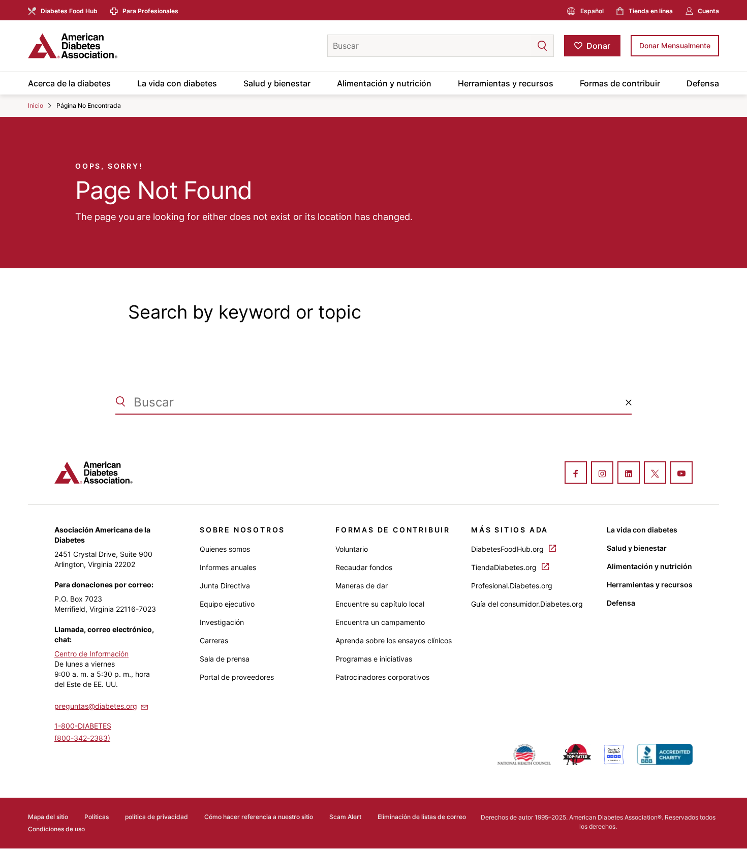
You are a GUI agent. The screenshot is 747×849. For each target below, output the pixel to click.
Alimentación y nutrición (384, 83)
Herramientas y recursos (505, 83)
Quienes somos (225, 549)
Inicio (35, 105)
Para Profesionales (150, 11)
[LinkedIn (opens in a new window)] (629, 473)
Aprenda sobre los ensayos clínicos (393, 640)
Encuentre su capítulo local (379, 604)
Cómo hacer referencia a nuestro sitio (258, 817)
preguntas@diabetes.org (95, 706)
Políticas (96, 817)
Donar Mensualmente (674, 45)
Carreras (214, 640)
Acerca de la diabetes (69, 83)
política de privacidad (156, 817)
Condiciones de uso (56, 829)
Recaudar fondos (363, 567)
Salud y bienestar (276, 83)
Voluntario (351, 549)
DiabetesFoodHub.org (508, 549)
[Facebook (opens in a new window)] (576, 473)
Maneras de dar (361, 585)
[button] (522, 46)
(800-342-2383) (82, 738)
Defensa (703, 83)
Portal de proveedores (237, 677)
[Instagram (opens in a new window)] (602, 473)
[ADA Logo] (109, 45)
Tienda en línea (651, 11)
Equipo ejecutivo (227, 604)
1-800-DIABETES (82, 725)
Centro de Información (91, 653)
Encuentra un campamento (380, 622)
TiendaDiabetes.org (505, 567)
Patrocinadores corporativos (382, 677)
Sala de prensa (225, 658)
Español (592, 11)
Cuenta (708, 11)
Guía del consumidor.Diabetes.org (527, 604)
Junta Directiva (225, 585)
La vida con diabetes (177, 83)
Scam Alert (345, 817)
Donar (598, 46)
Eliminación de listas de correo (422, 817)
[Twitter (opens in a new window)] (655, 473)
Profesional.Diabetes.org (511, 585)
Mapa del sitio (48, 817)
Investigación (222, 622)
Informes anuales (228, 567)
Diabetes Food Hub (69, 11)
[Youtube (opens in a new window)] (681, 473)
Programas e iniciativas (373, 658)
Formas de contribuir (620, 83)
